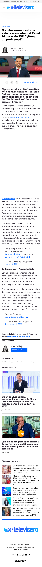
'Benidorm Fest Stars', (19, 117)
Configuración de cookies (14, 547)
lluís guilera (33, 362)
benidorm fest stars (9, 362)
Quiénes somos (17, 550)
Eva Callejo (18, 48)
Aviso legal (13, 544)
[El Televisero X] (20, 555)
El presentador (8, 198)
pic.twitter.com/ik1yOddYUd (17, 257)
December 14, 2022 (13, 324)
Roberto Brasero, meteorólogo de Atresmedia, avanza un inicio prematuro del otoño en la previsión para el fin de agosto (26, 501)
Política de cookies (29, 547)
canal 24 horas (22, 362)
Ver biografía (17, 350)
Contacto (25, 550)
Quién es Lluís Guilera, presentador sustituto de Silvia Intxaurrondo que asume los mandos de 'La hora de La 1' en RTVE (19, 401)
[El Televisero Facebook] (17, 555)
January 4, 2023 (12, 264)
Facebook (11, 336)
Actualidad (6, 27)
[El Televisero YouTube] (26, 555)
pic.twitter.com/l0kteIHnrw (17, 317)
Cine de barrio (27, 1)
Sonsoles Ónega (16, 1)
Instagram (25, 336)
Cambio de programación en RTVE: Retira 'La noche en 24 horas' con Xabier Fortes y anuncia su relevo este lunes (20, 445)
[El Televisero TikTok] (29, 555)
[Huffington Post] (20, 561)
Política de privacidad (24, 544)
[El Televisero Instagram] (23, 555)
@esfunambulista (12, 254)
